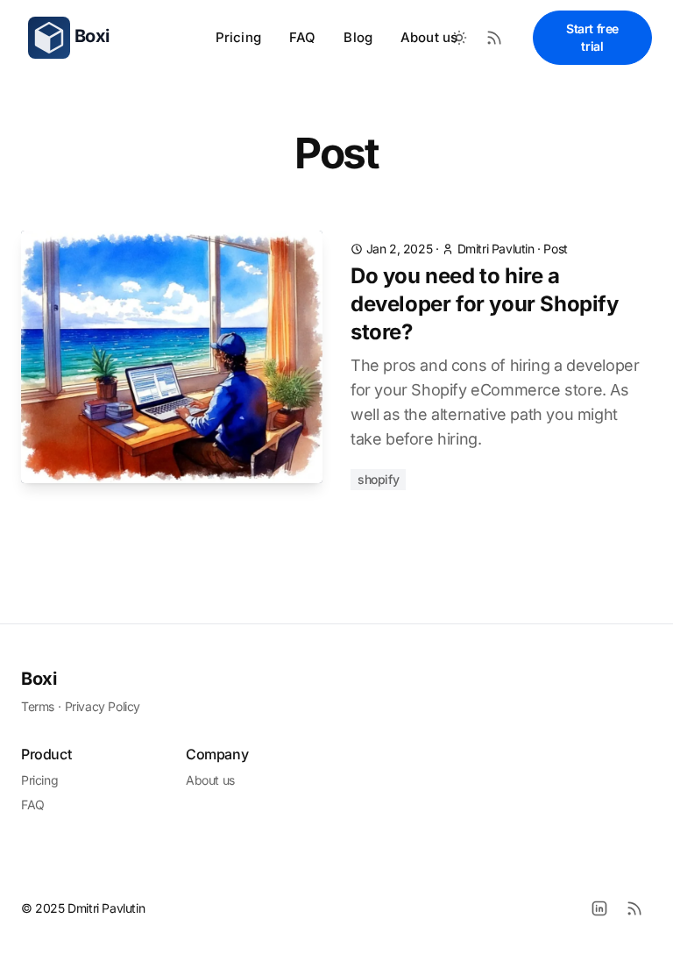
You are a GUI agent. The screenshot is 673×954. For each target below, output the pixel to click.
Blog (358, 37)
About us (428, 37)
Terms (37, 706)
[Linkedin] (599, 908)
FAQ (302, 37)
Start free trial (592, 37)
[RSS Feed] (494, 37)
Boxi (38, 678)
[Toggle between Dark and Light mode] (459, 37)
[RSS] (634, 908)
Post (555, 248)
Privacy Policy (102, 706)
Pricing (238, 37)
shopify (378, 479)
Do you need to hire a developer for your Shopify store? (485, 304)
